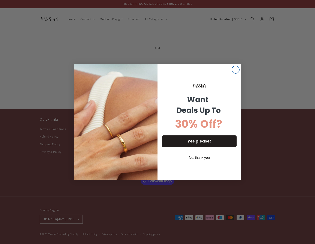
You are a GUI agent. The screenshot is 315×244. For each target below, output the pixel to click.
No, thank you (199, 157)
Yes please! (199, 141)
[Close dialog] (235, 69)
